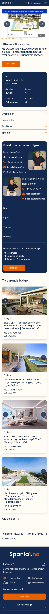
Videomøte (11, 252)
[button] (7, 24)
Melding (7, 236)
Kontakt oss (14, 267)
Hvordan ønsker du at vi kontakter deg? (21, 248)
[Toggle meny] (45, 3)
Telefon (7, 227)
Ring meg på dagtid (15, 256)
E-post (6, 217)
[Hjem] (7, 3)
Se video (11, 63)
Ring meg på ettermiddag (18, 259)
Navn (5, 208)
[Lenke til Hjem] (24, 555)
